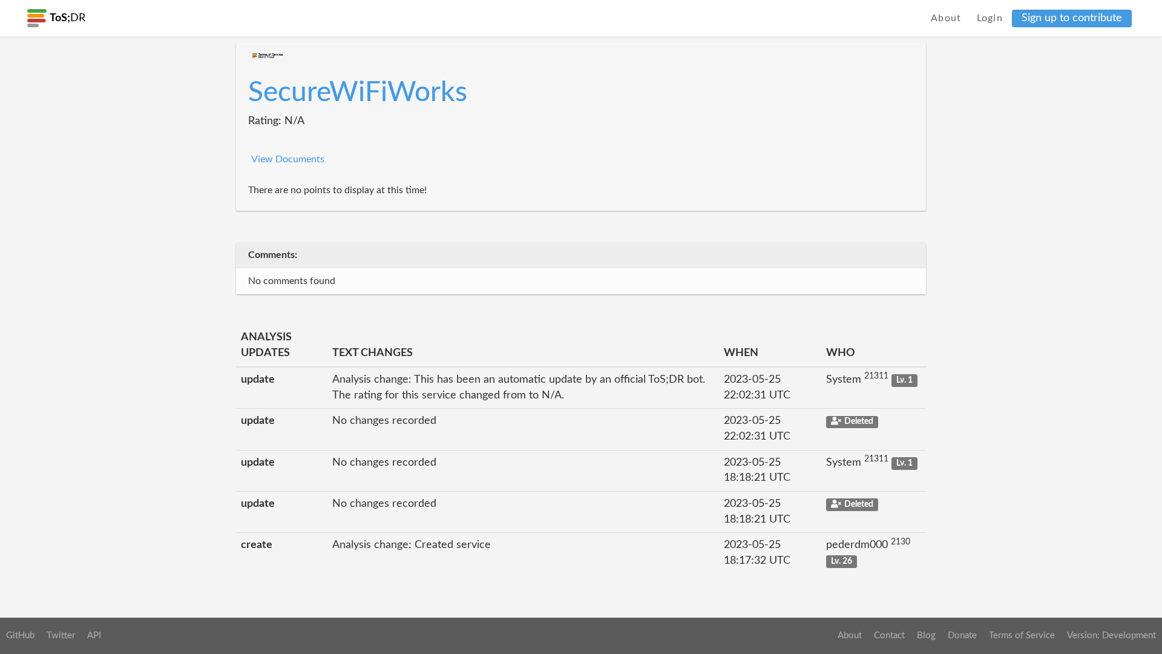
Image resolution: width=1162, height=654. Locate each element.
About (946, 18)
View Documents (287, 159)
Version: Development (1111, 635)
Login (990, 18)
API (94, 635)
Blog (926, 635)
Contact (889, 635)
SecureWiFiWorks (357, 93)
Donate (962, 635)
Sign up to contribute (1072, 18)
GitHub (20, 635)
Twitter (61, 635)
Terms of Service (1022, 635)
